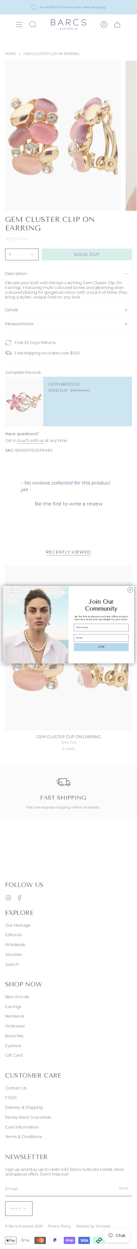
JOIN (101, 647)
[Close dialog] (130, 589)
